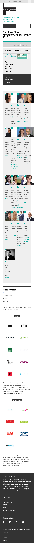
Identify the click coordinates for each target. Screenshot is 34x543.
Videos (26, 50)
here (17, 309)
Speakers (24, 45)
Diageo (19, 245)
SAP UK (26, 163)
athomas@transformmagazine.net (13, 393)
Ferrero (13, 207)
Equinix (7, 277)
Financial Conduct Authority (26, 239)
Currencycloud (9, 117)
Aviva (18, 121)
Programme (15, 45)
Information (8, 50)
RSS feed (5, 537)
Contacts (5, 532)
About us (5, 535)
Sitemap (5, 540)
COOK (6, 239)
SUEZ (6, 198)
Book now (18, 50)
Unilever (7, 155)
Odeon (26, 203)
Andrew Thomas (14, 459)
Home (6, 45)
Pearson (13, 235)
